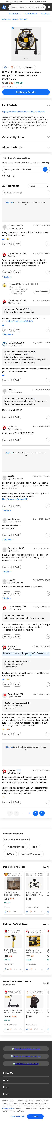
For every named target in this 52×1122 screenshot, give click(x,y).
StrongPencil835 (16, 548)
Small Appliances (15, 846)
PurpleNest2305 (15, 694)
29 (9, 67)
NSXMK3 (12, 770)
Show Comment (41, 291)
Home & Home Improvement (16, 839)
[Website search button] (43, 7)
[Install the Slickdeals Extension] (26, 1048)
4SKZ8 (11, 476)
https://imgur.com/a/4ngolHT (14, 499)
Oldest (32, 186)
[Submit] (5, 192)
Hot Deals (23, 19)
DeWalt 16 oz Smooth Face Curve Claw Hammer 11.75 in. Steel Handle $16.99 (12, 951)
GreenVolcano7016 (17, 254)
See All (46, 867)
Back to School (15, 14)
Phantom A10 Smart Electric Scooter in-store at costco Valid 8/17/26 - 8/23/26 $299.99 (13, 1011)
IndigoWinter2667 (16, 343)
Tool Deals (45, 14)
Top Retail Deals (31, 14)
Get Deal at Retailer (26, 92)
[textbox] (22, 169)
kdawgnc (12, 646)
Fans (34, 846)
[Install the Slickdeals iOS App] (26, 1063)
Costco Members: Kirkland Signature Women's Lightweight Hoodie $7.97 (34, 1011)
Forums (15, 19)
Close (35, 1116)
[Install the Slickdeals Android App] (26, 1056)
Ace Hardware (9, 964)
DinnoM (11, 390)
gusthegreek (14, 519)
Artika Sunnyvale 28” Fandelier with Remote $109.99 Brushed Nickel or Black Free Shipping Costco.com (34, 893)
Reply (17, 244)
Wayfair (6, 907)
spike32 (11, 580)
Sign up (9, 202)
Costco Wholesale (31, 854)
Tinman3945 (15, 284)
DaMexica (12, 427)
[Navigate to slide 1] (25, 58)
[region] (26, 1110)
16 (8, 969)
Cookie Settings (17, 1116)
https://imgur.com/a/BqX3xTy (20, 321)
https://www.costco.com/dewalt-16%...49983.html (23, 111)
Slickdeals (6, 19)
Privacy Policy (8, 1108)
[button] (11, 67)
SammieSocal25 (15, 226)
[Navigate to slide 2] (27, 58)
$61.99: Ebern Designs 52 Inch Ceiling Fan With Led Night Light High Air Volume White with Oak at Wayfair (12, 893)
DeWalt (10, 854)
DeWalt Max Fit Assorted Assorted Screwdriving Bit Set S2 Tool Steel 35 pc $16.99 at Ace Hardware (34, 951)
